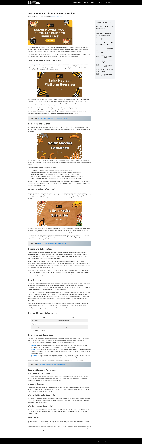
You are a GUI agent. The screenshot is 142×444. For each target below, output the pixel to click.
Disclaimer (100, 2)
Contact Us (109, 2)
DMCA (81, 441)
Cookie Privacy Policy (104, 441)
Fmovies (33, 345)
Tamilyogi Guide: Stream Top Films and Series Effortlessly (53, 118)
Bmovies (33, 349)
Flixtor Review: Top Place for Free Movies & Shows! (51, 364)
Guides (108, 30)
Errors (93, 2)
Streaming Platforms (36, 10)
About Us (90, 441)
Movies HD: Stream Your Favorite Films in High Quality (52, 243)
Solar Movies (35, 64)
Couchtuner (34, 355)
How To (86, 2)
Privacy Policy (96, 441)
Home (29, 10)
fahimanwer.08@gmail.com (71, 441)
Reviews (62, 16)
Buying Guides (77, 2)
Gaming (108, 48)
